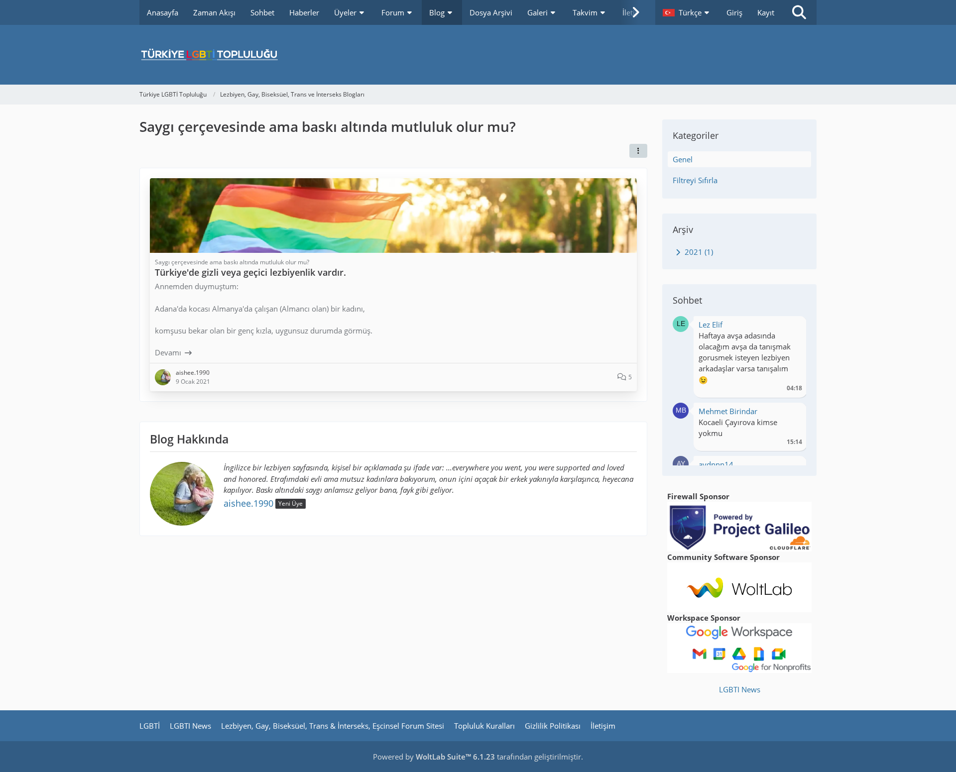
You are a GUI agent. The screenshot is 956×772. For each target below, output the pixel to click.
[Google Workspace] (739, 647)
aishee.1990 (248, 503)
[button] (687, 12)
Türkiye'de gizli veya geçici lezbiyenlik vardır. (250, 272)
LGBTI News (739, 689)
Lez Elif (710, 325)
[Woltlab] (739, 586)
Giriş (734, 12)
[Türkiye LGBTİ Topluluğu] (478, 55)
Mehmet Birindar (728, 411)
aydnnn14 (716, 464)
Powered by (434, 757)
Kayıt (765, 12)
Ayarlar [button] (791, 327)
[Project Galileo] (739, 526)
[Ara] (799, 12)
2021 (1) (698, 252)
